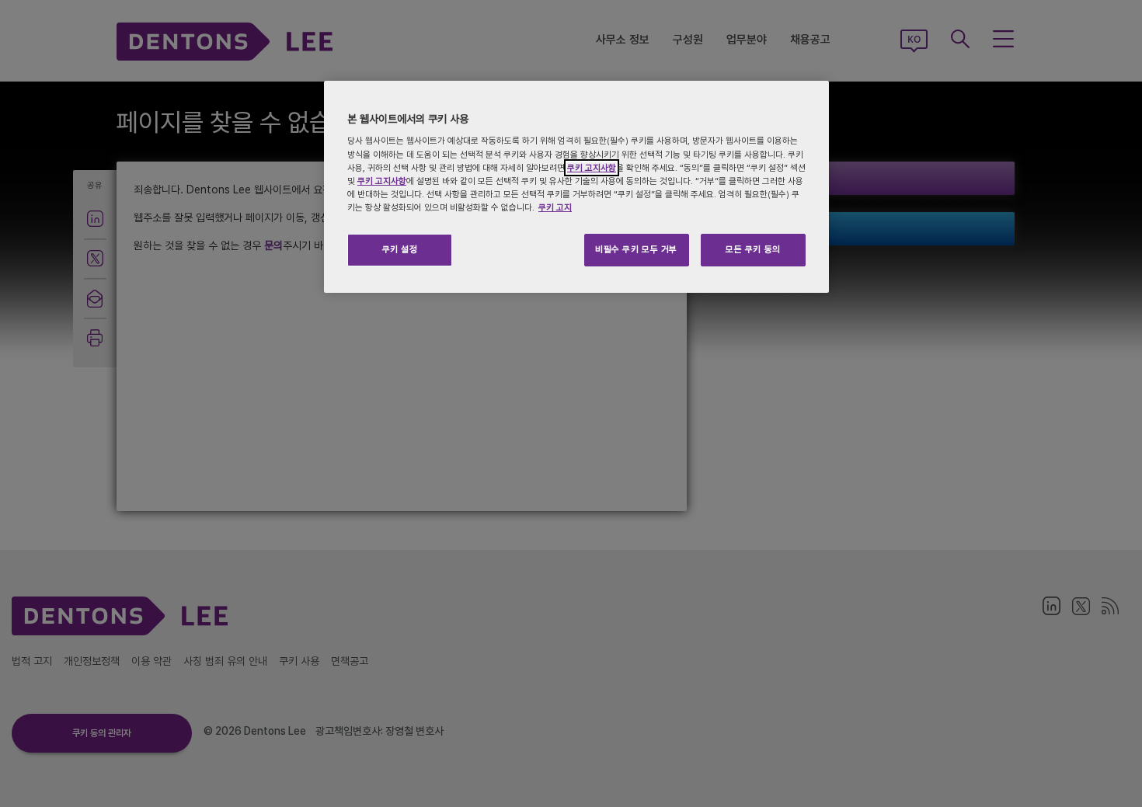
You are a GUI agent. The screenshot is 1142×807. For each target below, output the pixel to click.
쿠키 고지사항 (591, 167)
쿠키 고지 (555, 207)
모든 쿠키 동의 (753, 249)
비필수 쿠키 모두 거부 (636, 249)
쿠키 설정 (400, 249)
